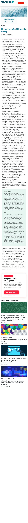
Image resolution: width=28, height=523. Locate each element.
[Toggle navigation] (8, 3)
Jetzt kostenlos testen (11, 292)
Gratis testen (21, 2)
